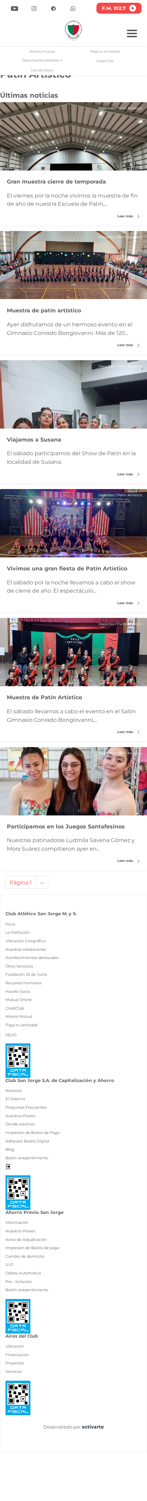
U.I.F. (9, 1264)
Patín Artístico (129, 108)
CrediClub (104, 61)
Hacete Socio (42, 70)
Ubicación (14, 1346)
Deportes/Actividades (40, 60)
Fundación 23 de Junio (26, 974)
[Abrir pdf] (17, 1192)
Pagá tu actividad (105, 51)
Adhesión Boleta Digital (27, 1141)
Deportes (106, 108)
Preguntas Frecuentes (25, 1107)
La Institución (17, 932)
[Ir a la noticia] (73, 136)
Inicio (10, 924)
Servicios (13, 1371)
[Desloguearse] (8, 1166)
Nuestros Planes (20, 1115)
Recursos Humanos (23, 983)
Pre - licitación (18, 1281)
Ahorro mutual (42, 51)
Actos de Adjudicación (25, 1239)
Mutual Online (18, 999)
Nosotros (13, 1090)
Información (16, 1222)
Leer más (125, 216)
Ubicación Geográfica (25, 940)
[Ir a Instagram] (34, 8)
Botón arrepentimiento (26, 1157)
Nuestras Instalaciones (25, 949)
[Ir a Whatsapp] (73, 8)
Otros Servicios (19, 966)
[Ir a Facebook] (53, 8)
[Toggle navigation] (132, 32)
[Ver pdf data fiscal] (17, 1059)
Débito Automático (23, 1273)
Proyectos (14, 1363)
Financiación (17, 1354)
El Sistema (15, 1098)
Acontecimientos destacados (32, 957)
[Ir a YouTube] (14, 8)
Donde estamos (20, 1124)
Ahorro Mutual (18, 1016)
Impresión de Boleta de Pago (32, 1132)
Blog (9, 1149)
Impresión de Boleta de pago (32, 1247)
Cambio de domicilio (24, 1256)
